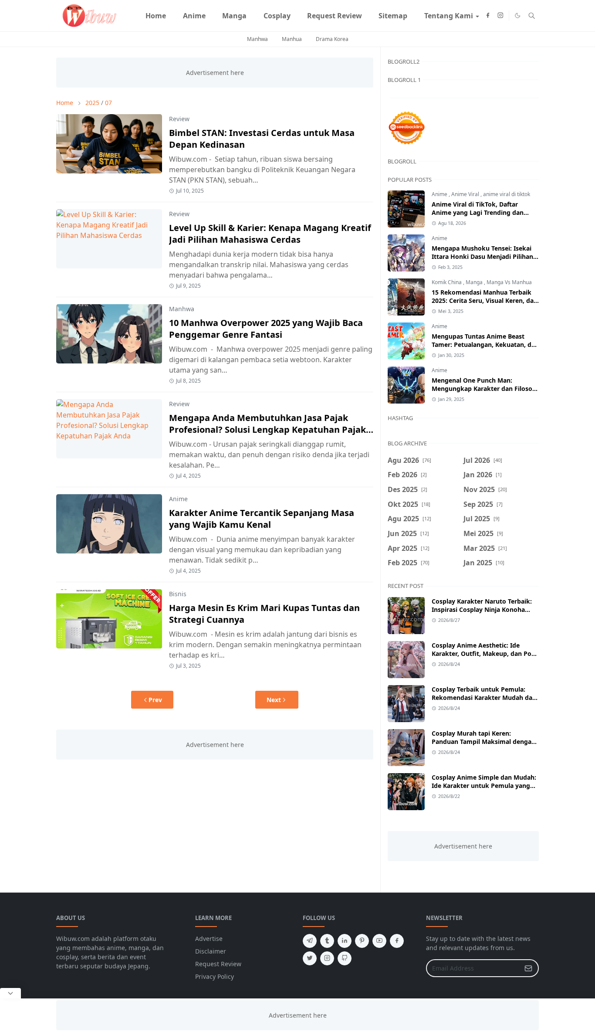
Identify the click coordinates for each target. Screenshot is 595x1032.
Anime (178, 499)
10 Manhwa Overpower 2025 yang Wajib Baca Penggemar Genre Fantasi (266, 328)
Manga (475, 282)
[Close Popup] (10, 993)
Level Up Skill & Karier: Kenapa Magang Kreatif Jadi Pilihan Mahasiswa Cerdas (270, 233)
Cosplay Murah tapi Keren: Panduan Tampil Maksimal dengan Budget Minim (483, 741)
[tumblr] (327, 941)
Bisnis (177, 594)
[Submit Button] (528, 968)
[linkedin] (345, 941)
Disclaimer (210, 951)
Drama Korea (332, 39)
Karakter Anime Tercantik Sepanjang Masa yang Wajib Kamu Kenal (261, 518)
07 (108, 102)
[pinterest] (362, 941)
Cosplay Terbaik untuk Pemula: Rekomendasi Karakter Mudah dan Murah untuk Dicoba (484, 697)
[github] (345, 958)
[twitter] (310, 958)
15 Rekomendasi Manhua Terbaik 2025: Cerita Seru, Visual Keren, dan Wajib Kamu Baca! (485, 300)
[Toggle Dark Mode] (517, 15)
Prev (155, 700)
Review (179, 119)
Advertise (209, 938)
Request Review (218, 964)
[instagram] (500, 15)
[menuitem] (155, 15)
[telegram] (310, 941)
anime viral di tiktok (506, 194)
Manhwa (257, 39)
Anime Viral (465, 194)
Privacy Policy (214, 976)
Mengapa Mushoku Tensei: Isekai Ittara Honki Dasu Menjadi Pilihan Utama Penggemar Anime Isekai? (482, 256)
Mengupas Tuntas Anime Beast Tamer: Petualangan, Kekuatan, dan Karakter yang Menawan (485, 344)
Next (274, 700)
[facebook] (487, 15)
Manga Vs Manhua (509, 282)
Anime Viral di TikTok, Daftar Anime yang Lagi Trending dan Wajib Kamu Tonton (478, 212)
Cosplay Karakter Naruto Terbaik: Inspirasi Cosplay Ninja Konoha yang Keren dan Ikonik (482, 609)
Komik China (447, 282)
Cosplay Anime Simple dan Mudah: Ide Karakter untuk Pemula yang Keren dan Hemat (484, 785)
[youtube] (379, 941)
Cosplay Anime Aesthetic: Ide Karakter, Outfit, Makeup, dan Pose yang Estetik (485, 653)
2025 (92, 102)
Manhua (292, 39)
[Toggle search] (531, 16)
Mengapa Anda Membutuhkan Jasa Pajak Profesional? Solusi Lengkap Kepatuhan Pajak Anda (267, 429)
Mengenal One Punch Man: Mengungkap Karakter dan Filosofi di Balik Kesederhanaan (484, 388)
